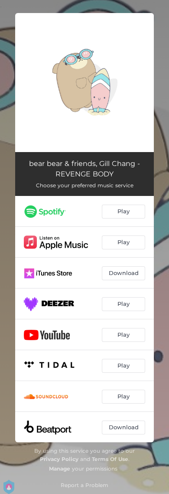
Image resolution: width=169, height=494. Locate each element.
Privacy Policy (59, 459)
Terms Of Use (110, 459)
